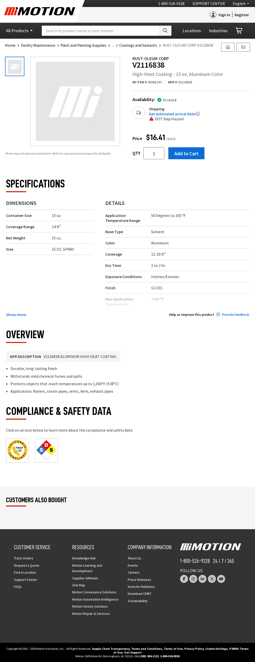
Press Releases (139, 579)
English (239, 3)
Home (10, 45)
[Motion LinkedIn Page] (202, 579)
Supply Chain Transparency (110, 649)
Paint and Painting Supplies (83, 45)
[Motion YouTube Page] (221, 579)
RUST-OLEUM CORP (150, 58)
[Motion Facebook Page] (184, 579)
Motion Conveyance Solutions (94, 592)
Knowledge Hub (84, 558)
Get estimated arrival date (172, 113)
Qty (136, 153)
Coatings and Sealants (138, 45)
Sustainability (138, 601)
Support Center (208, 3)
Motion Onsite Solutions (90, 606)
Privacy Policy (193, 649)
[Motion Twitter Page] (212, 579)
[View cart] (239, 31)
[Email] (243, 47)
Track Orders (23, 558)
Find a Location (25, 572)
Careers (134, 572)
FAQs (18, 586)
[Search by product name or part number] (165, 31)
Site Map (78, 585)
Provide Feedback (235, 315)
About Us (134, 558)
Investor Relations (141, 586)
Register (242, 14)
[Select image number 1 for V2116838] (14, 66)
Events (133, 565)
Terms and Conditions (146, 649)
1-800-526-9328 (171, 3)
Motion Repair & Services (91, 613)
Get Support (133, 652)
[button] (116, 45)
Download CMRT (139, 593)
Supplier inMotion (85, 578)
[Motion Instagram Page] (193, 579)
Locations (192, 30)
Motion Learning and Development (87, 568)
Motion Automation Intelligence (95, 599)
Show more (16, 314)
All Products (17, 30)
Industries (218, 30)
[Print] (228, 47)
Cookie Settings (216, 649)
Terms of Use (173, 649)
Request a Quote (26, 565)
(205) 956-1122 (149, 656)
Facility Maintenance (38, 45)
